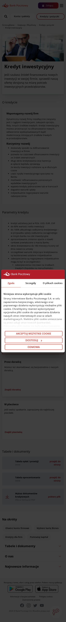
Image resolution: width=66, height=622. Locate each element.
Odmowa (34, 347)
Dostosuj (31, 340)
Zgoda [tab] (11, 283)
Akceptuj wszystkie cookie (33, 333)
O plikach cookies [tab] (52, 283)
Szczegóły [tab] (30, 283)
